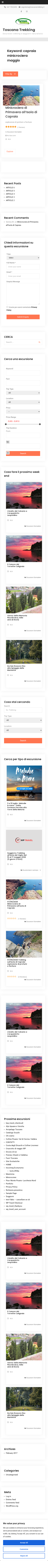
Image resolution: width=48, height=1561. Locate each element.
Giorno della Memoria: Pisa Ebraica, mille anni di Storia (17, 617)
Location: (8, 726)
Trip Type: (8, 716)
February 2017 (11, 1453)
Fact (8, 379)
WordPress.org (12, 1506)
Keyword (9, 369)
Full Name (11, 263)
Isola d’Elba (14, 1171)
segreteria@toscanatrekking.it (32, 7)
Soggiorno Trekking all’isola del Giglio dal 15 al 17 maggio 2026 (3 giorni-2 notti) (17, 856)
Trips (9, 254)
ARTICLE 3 (10, 197)
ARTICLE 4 (10, 194)
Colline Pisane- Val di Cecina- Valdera (21, 1139)
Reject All (24, 1556)
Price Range (11, 417)
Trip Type (9, 389)
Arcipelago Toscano (14, 1129)
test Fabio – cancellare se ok (18, 1200)
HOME (8, 1165)
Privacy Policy (11, 1187)
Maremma (10, 1174)
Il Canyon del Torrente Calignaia (15, 565)
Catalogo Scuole (13, 1133)
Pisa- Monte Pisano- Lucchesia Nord (21, 1180)
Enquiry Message (13, 282)
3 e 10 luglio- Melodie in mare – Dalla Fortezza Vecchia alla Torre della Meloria (17, 806)
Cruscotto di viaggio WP (16, 1148)
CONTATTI (10, 1142)
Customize (24, 1549)
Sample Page (11, 1193)
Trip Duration (11, 428)
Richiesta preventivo (14, 1190)
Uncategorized (12, 1475)
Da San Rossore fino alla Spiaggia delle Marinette (16, 668)
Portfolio (9, 1184)
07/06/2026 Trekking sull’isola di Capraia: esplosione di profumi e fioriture (17, 963)
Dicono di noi (11, 1152)
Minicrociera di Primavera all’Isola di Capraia (21, 112)
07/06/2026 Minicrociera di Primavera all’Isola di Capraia (16, 905)
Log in (8, 1496)
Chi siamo (10, 1136)
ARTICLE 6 (10, 188)
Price (8, 408)
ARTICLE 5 (10, 191)
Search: (7, 706)
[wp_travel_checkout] (14, 1123)
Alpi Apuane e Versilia (15, 1126)
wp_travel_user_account (16, 1209)
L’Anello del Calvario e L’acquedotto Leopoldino (17, 513)
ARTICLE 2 (10, 200)
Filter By (8, 74)
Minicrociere (11, 1177)
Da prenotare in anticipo (31, 870)
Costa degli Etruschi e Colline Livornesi (22, 1145)
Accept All (24, 1543)
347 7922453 (12, 7)
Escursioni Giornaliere (14, 132)
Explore (10, 151)
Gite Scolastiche (12, 1161)
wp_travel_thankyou (14, 1206)
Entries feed (11, 1499)
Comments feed (12, 1503)
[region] (24, 1540)
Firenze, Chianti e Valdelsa (17, 1155)
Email (9, 272)
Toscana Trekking (19, 29)
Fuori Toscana (12, 1158)
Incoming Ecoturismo (15, 1168)
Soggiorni (10, 1196)
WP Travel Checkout (14, 1203)
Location (9, 398)
